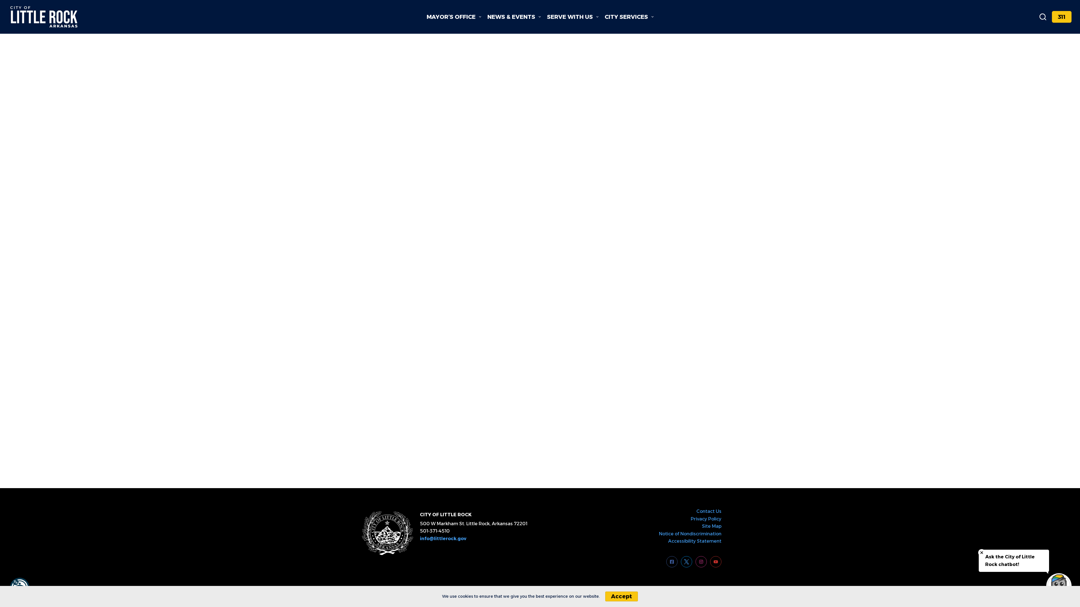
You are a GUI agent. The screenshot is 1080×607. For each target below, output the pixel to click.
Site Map (711, 526)
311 (1062, 16)
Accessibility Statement (694, 541)
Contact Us (708, 511)
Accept (621, 596)
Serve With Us (570, 16)
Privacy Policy (706, 519)
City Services (626, 16)
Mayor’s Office (451, 16)
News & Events (511, 16)
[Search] (1043, 16)
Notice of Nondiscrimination (690, 533)
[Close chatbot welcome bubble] (981, 552)
